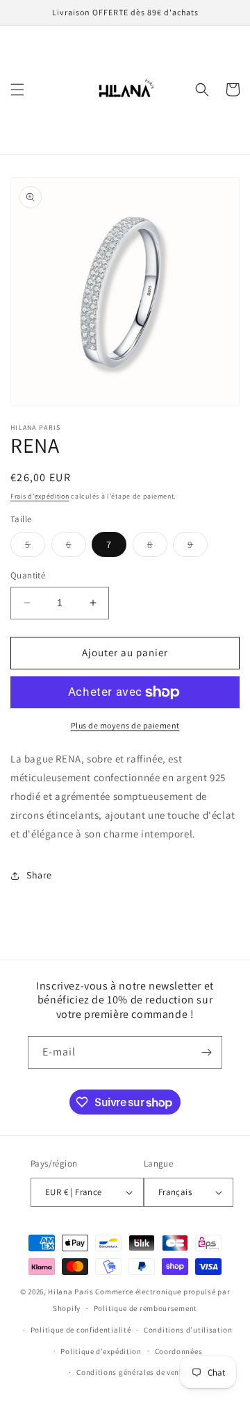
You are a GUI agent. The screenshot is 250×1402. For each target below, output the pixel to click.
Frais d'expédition (39, 496)
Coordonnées (179, 1351)
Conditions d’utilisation (188, 1330)
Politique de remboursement (145, 1308)
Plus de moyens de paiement (125, 725)
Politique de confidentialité (81, 1330)
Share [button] (39, 875)
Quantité (27, 575)
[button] (17, 89)
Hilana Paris (70, 1291)
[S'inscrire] (206, 1052)
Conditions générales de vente (131, 1372)
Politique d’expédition (100, 1351)
